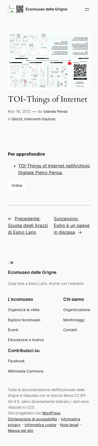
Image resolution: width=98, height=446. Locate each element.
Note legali (69, 424)
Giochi (17, 119)
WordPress (51, 413)
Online (16, 185)
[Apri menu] (87, 9)
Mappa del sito (20, 430)
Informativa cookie (40, 424)
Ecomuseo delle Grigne (46, 9)
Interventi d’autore (39, 119)
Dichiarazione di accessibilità (32, 419)
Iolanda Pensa (55, 111)
